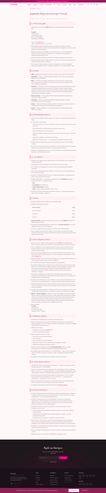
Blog (74, 4)
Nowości (37, 475)
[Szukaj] (88, 4)
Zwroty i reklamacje (54, 482)
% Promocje (81, 4)
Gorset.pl (13, 473)
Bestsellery (38, 477)
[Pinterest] (21, 483)
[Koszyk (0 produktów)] (97, 4)
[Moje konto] (91, 4)
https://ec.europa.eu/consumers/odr (43, 421)
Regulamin (52, 475)
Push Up (42, 4)
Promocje (38, 479)
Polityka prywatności (63, 384)
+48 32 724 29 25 (39, 43)
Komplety (35, 4)
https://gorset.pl (63, 27)
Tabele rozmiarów (39, 484)
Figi (54, 4)
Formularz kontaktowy (68, 475)
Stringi (59, 4)
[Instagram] (11, 483)
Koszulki (65, 4)
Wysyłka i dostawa (54, 479)
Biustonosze (49, 4)
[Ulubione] (94, 4)
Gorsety (29, 4)
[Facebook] (14, 483)
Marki (70, 4)
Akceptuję (73, 490)
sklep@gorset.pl (40, 42)
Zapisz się (63, 457)
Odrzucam (84, 490)
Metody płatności (53, 484)
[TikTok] (18, 483)
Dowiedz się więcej (53, 490)
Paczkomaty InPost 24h (55, 1)
